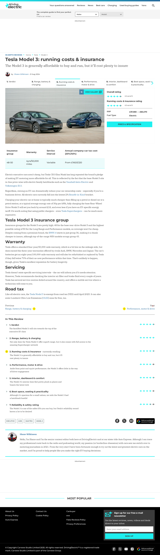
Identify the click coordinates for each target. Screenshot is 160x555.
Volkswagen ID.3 (13, 185)
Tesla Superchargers (71, 211)
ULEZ (45, 298)
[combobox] (76, 14)
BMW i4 (53, 232)
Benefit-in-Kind (77, 194)
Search (153, 5)
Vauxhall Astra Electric (77, 182)
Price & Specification (129, 124)
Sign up (129, 536)
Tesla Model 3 (36, 294)
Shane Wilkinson (21, 74)
